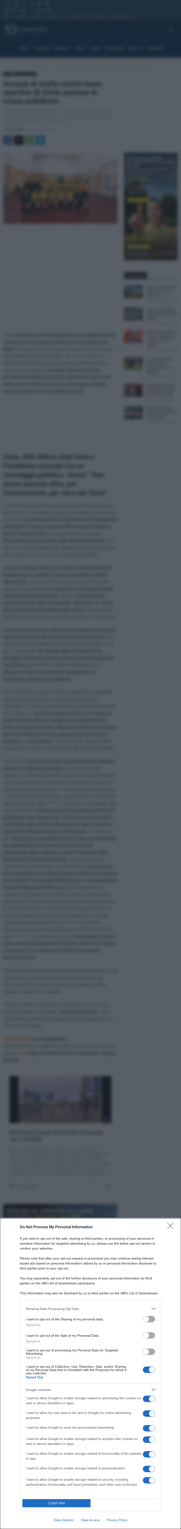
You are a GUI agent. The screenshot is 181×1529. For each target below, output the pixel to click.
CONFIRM (56, 1503)
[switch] (149, 1319)
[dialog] (90, 1373)
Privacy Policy (117, 1520)
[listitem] (90, 1308)
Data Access (90, 1520)
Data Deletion (64, 1520)
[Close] (171, 1227)
